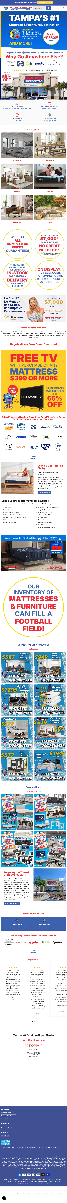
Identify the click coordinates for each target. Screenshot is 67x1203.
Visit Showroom (44, 431)
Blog (15, 1120)
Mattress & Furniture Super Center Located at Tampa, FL (45, 1120)
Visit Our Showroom (12, 842)
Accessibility (58, 1118)
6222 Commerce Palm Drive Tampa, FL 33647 (33, 983)
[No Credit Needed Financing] (49, 45)
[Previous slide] (4, 24)
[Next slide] (62, 24)
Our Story (9, 1120)
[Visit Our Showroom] (49, 57)
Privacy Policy (50, 1118)
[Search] (48, 8)
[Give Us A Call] (17, 57)
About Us (11, 1118)
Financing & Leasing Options (28, 1118)
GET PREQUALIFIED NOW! (45, 2)
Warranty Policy (41, 1118)
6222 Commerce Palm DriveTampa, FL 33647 (8, 1053)
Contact (17, 1118)
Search (5, 1118)
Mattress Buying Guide (23, 1120)
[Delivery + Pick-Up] (17, 45)
